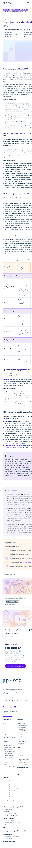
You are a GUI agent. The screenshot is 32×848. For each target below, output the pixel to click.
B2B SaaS (6, 726)
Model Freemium (8, 749)
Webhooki (6, 811)
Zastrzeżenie (7, 845)
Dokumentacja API (8, 809)
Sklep (18, 774)
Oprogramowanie (8, 732)
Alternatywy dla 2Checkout (10, 784)
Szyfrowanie (7, 379)
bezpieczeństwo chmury (20, 9)
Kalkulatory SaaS (22, 762)
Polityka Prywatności (7, 716)
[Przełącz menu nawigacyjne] (28, 2)
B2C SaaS (6, 728)
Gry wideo (6, 734)
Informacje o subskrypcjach (10, 815)
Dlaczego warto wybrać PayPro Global (15, 831)
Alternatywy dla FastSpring (10, 786)
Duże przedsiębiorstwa (9, 766)
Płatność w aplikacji (23, 732)
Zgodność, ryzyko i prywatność (11, 836)
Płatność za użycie (8, 755)
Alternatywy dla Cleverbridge (11, 788)
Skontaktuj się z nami (9, 820)
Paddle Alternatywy (9, 782)
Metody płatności (22, 767)
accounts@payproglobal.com (12, 697)
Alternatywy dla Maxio (9, 792)
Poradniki (20, 752)
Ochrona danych (8, 838)
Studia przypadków (23, 764)
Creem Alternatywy (8, 798)
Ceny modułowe (8, 757)
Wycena (19, 771)
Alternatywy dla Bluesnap (10, 796)
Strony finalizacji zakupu (10, 813)
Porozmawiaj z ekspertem (15, 666)
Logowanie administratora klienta (12, 822)
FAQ (5, 824)
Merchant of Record (23, 727)
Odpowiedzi (6, 9)
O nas (4, 827)
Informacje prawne (9, 841)
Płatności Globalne (22, 725)
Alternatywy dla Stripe (9, 780)
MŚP (5, 764)
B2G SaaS (6, 730)
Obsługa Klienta (22, 741)
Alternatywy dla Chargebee (10, 790)
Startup (6, 762)
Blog (19, 757)
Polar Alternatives (8, 804)
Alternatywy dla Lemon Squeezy (12, 794)
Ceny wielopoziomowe (9, 751)
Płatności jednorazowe (9, 747)
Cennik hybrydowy (8, 753)
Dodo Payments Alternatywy (11, 802)
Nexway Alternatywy (9, 800)
